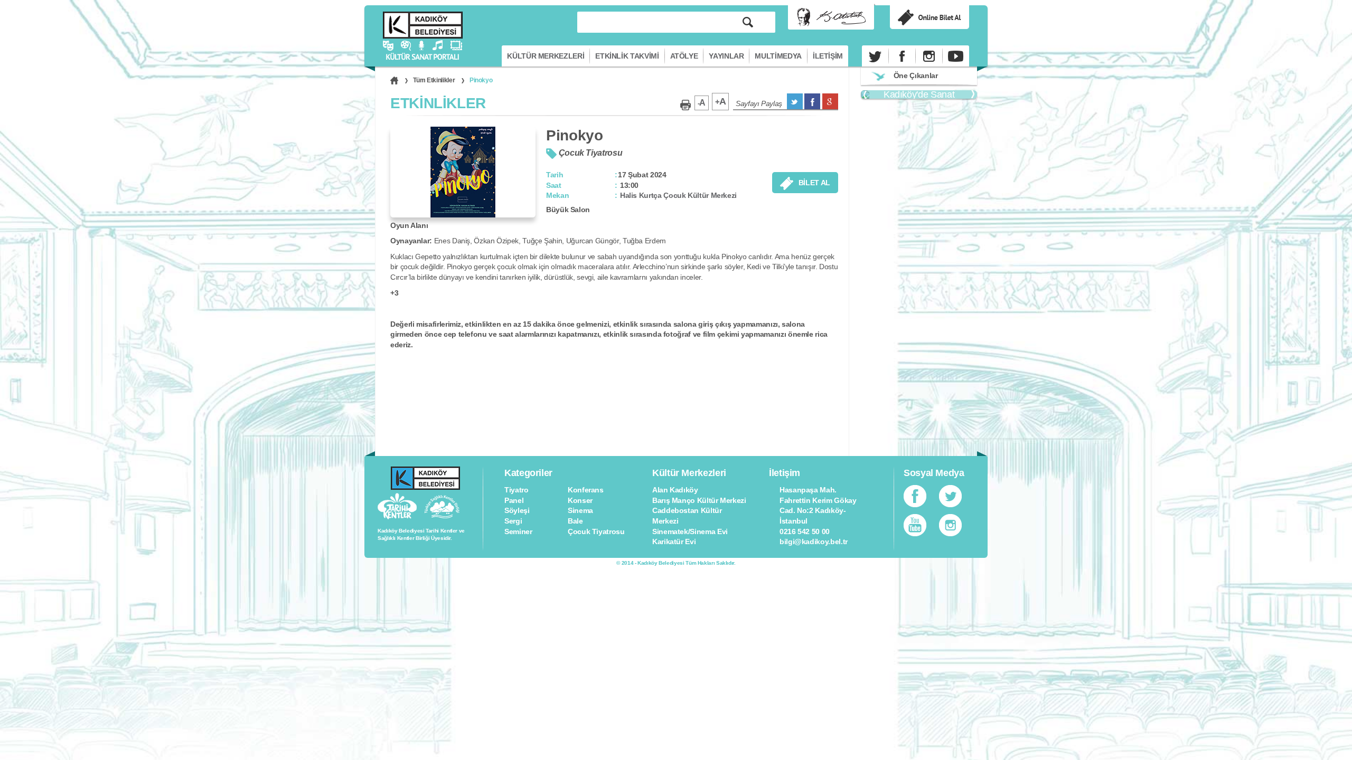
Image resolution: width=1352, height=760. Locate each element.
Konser (580, 500)
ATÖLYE (684, 56)
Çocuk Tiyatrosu (596, 531)
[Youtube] (956, 56)
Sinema (580, 510)
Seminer (518, 531)
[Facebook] (902, 56)
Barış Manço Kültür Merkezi (699, 500)
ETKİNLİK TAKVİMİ (627, 56)
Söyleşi (516, 510)
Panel (513, 500)
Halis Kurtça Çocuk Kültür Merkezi (678, 195)
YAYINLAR (726, 56)
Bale (575, 521)
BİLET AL (814, 182)
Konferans (586, 490)
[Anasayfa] (394, 80)
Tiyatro (516, 490)
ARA (748, 22)
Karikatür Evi (674, 541)
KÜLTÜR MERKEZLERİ (545, 56)
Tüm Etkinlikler (434, 80)
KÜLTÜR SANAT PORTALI (423, 25)
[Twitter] (875, 56)
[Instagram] (929, 56)
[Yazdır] (685, 105)
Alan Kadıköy (675, 490)
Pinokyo (481, 80)
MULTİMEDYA (778, 56)
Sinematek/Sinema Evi (690, 531)
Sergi (513, 521)
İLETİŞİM (828, 56)
